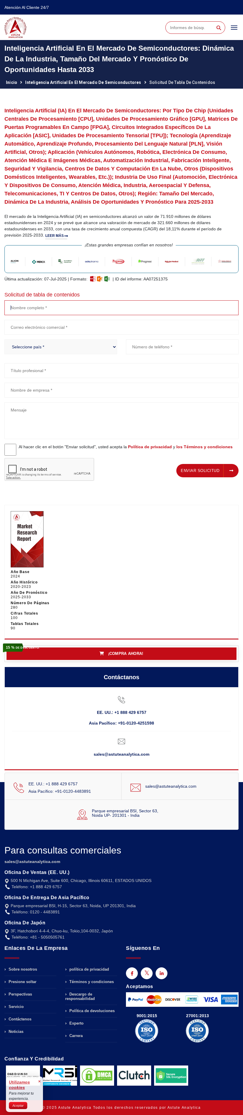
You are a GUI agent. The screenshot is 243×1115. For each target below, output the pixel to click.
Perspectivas (19, 994)
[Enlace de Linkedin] (161, 973)
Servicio (15, 1006)
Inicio (11, 82)
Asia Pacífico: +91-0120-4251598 (121, 723)
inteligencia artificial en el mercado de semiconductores (83, 82)
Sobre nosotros (22, 969)
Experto (76, 1023)
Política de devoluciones (91, 1011)
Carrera (75, 1035)
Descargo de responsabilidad (80, 996)
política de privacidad (88, 969)
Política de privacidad (150, 446)
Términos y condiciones (91, 982)
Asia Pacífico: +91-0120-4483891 (59, 791)
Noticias (15, 1031)
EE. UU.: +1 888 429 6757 (121, 712)
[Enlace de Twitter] (147, 973)
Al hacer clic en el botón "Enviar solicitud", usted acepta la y (126, 446)
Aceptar (18, 1105)
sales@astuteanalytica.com (121, 754)
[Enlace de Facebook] (132, 973)
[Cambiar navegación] (234, 30)
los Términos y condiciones (204, 446)
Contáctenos (19, 1019)
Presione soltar (21, 982)
